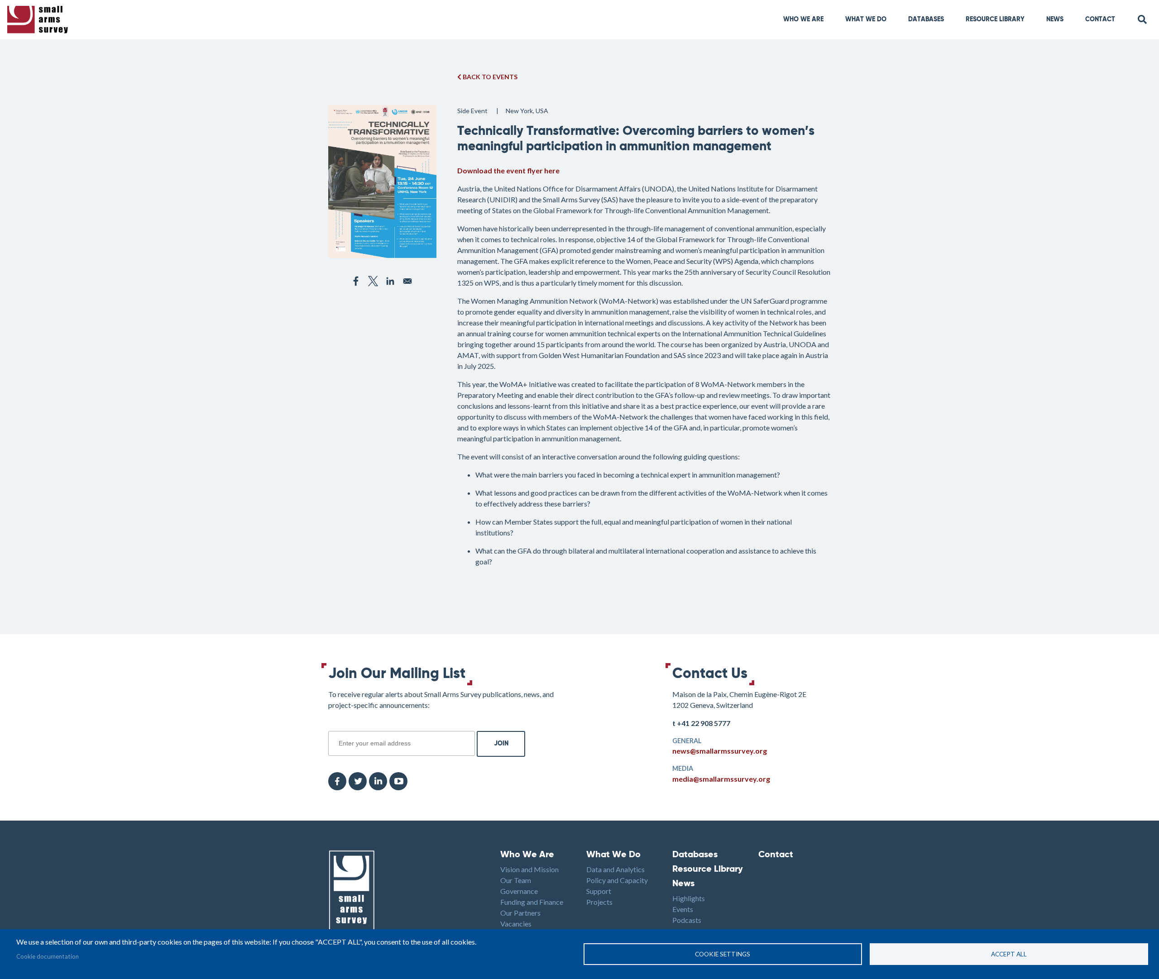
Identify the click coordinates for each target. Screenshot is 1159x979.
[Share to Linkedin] (390, 281)
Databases (926, 19)
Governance (519, 891)
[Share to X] (373, 281)
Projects (599, 902)
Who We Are (803, 19)
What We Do (613, 855)
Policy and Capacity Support (617, 885)
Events (682, 909)
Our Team (515, 880)
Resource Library (995, 19)
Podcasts (686, 920)
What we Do (865, 19)
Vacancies (516, 923)
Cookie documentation (47, 956)
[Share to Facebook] (356, 281)
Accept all (1009, 954)
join (333, 726)
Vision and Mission (529, 869)
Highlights (688, 898)
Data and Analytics (615, 869)
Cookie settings (722, 954)
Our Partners (520, 912)
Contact (1100, 19)
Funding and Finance (531, 902)
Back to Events (489, 77)
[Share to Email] (407, 281)
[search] (1143, 19)
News (1054, 19)
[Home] (39, 20)
